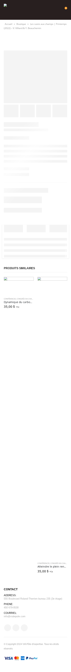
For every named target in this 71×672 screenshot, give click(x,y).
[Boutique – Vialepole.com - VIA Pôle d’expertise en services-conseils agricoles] (13, 10)
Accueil (8, 24)
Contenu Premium (27, 283)
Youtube (15, 627)
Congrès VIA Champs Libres (29, 299)
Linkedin (24, 627)
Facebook (7, 627)
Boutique (21, 24)
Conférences (10, 299)
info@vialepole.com (14, 616)
